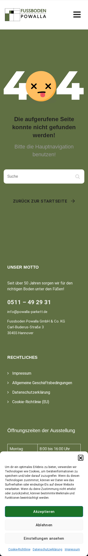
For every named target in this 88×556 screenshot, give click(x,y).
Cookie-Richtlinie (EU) (30, 402)
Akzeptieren (44, 511)
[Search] (78, 176)
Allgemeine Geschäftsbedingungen (42, 382)
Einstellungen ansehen (44, 538)
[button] (80, 457)
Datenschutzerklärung (47, 549)
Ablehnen (44, 525)
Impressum (72, 549)
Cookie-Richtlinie (19, 549)
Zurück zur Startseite (40, 201)
